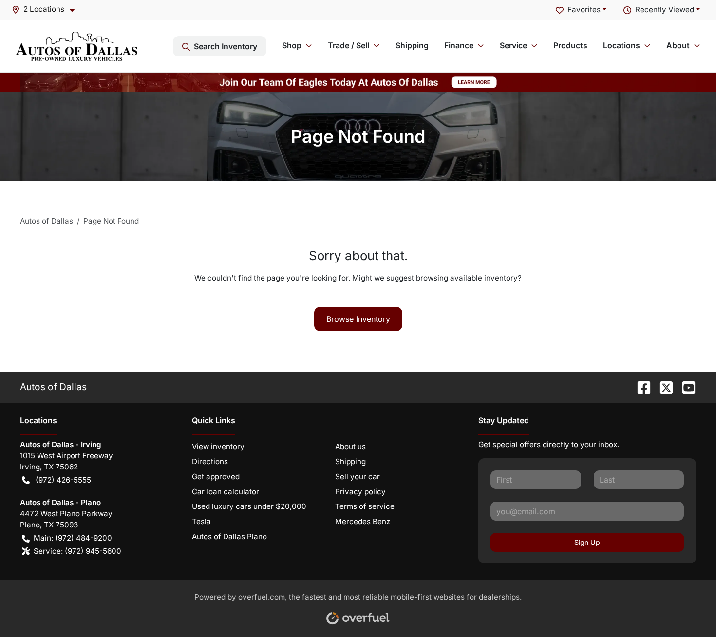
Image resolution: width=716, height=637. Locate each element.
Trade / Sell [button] (348, 45)
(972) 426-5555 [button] (63, 480)
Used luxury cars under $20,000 (249, 506)
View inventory (218, 446)
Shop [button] (291, 45)
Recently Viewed (664, 9)
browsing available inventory (467, 277)
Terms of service (365, 506)
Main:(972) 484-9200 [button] (73, 538)
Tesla (201, 521)
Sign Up (587, 542)
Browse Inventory (358, 319)
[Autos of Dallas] (76, 46)
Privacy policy (360, 491)
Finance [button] (458, 45)
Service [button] (513, 45)
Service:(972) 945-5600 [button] (77, 551)
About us (350, 446)
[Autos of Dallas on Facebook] (640, 387)
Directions (210, 461)
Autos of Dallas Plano (229, 536)
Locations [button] (621, 45)
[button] (47, 9)
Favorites (584, 9)
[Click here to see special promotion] (358, 81)
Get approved (216, 476)
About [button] (678, 45)
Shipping (412, 45)
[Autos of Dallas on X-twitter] (662, 387)
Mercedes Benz (362, 521)
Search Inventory (225, 46)
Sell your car (357, 476)
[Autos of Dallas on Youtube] (685, 387)
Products (570, 45)
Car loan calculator (225, 491)
